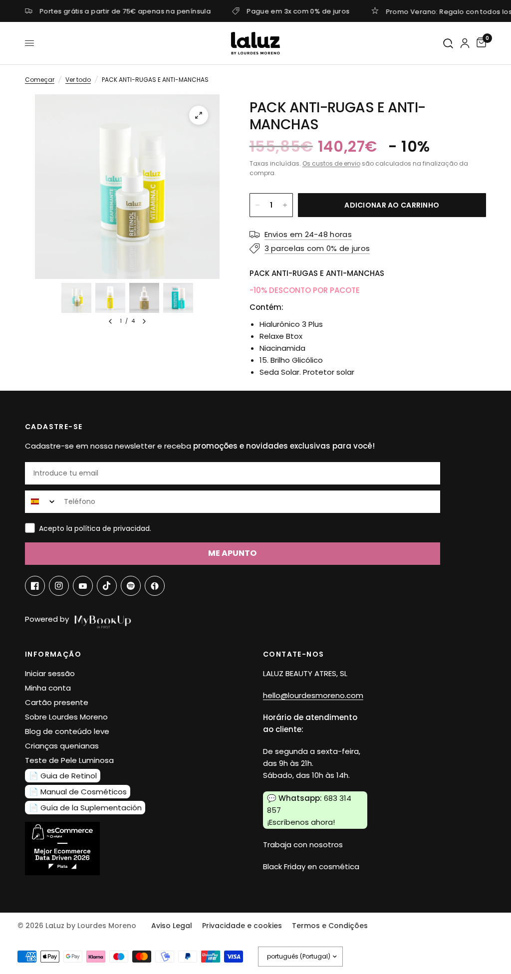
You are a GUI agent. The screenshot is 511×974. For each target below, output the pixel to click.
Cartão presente (56, 702)
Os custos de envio (331, 163)
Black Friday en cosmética (311, 866)
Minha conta (48, 688)
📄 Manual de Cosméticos (78, 791)
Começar (39, 79)
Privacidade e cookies (242, 926)
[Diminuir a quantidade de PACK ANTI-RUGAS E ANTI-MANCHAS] (257, 205)
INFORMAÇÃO (53, 654)
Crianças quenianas (62, 745)
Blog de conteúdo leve (67, 731)
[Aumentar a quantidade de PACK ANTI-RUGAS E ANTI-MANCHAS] (284, 205)
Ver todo (78, 79)
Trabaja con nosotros (303, 844)
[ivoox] (155, 586)
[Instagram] (59, 586)
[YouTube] (83, 586)
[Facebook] (35, 586)
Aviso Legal (171, 926)
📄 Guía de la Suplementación (85, 807)
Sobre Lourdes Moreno (66, 717)
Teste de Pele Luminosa (69, 760)
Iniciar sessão (50, 673)
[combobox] (42, 501)
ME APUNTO (232, 553)
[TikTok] (107, 586)
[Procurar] (449, 43)
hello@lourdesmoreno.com (313, 695)
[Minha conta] (465, 43)
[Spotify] (131, 586)
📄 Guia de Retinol (63, 775)
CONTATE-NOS (293, 654)
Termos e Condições (330, 926)
